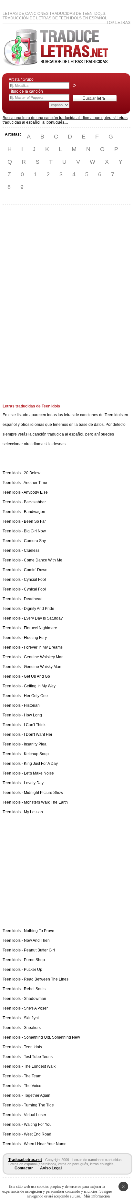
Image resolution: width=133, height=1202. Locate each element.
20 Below (32, 473)
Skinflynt (31, 1018)
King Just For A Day (41, 763)
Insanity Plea (35, 744)
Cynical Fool (35, 589)
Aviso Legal (51, 1168)
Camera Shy (35, 541)
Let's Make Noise (39, 773)
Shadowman (35, 998)
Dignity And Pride (39, 608)
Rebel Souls (35, 989)
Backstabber (35, 502)
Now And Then (37, 940)
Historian (32, 705)
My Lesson (33, 812)
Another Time (35, 482)
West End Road (37, 1134)
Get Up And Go (37, 676)
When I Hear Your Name (45, 1144)
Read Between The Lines (46, 979)
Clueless (31, 550)
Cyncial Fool (35, 579)
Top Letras (118, 22)
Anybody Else (36, 492)
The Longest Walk (40, 1066)
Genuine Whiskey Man (44, 657)
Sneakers (32, 1027)
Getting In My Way (40, 686)
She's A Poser (36, 1008)
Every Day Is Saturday (43, 618)
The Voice (32, 1086)
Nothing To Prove (39, 931)
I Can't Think (35, 725)
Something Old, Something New (52, 1037)
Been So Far (35, 521)
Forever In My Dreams (43, 647)
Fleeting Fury (35, 637)
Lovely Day (34, 783)
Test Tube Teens (38, 1056)
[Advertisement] (28, 307)
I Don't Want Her (38, 734)
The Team (32, 1076)
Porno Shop (34, 960)
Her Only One (36, 695)
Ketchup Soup (36, 754)
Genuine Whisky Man (42, 666)
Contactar (24, 1168)
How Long (33, 715)
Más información (97, 1196)
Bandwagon (34, 511)
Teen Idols (33, 1047)
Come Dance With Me (43, 560)
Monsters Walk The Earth (46, 802)
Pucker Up (33, 969)
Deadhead (33, 599)
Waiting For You (38, 1124)
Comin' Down (35, 570)
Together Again (37, 1095)
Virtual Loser (35, 1115)
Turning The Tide (39, 1105)
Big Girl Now (35, 531)
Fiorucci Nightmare (40, 628)
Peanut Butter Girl (39, 950)
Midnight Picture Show (43, 792)
